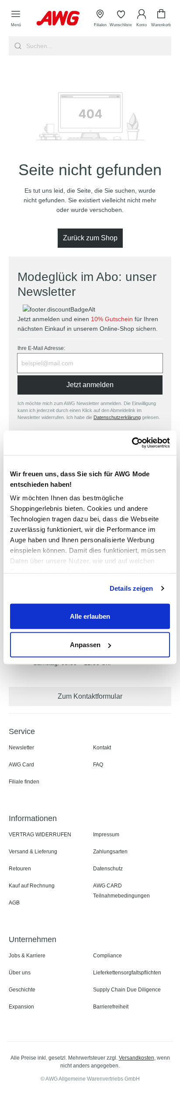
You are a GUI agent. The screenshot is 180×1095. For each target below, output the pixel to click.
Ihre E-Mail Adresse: (41, 348)
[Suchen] (17, 45)
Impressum (106, 835)
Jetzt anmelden (90, 384)
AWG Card (21, 765)
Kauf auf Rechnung (32, 886)
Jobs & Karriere (27, 956)
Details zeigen (131, 588)
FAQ (98, 765)
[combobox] (97, 45)
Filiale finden (24, 782)
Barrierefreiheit (110, 1007)
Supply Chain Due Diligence (127, 990)
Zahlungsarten (110, 852)
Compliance (107, 956)
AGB (14, 903)
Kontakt (102, 748)
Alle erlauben (90, 616)
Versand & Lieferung (33, 852)
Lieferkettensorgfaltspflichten (127, 973)
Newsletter (21, 748)
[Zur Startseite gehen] (58, 18)
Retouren (20, 869)
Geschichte (22, 990)
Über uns (20, 973)
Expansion (21, 1007)
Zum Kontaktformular (90, 696)
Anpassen (85, 644)
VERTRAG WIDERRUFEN (40, 835)
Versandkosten (136, 1058)
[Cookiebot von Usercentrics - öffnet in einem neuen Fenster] (131, 443)
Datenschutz (108, 869)
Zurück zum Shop (90, 238)
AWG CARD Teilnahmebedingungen (121, 891)
